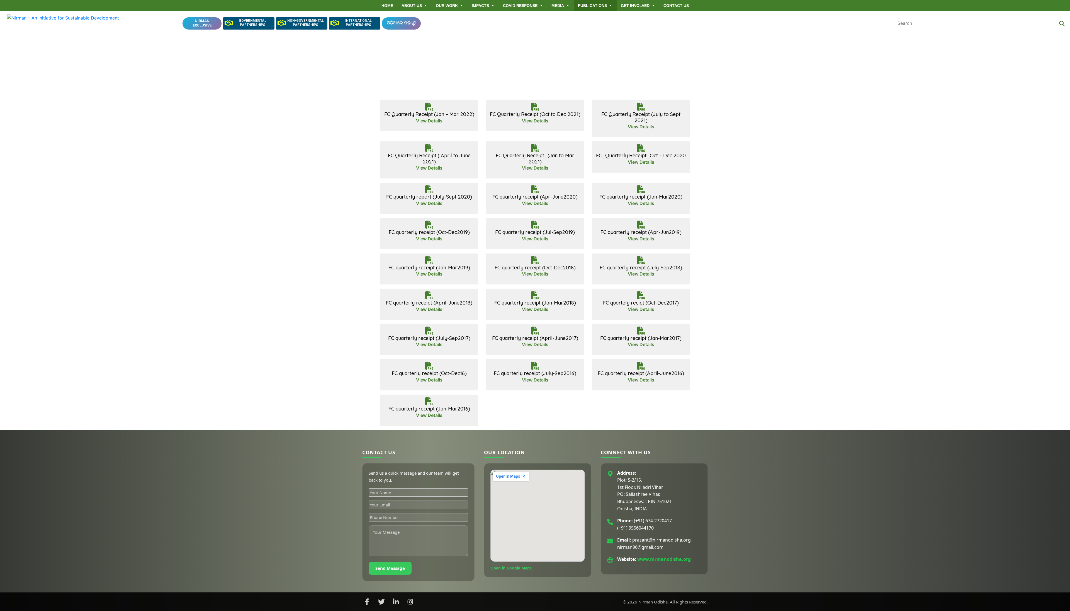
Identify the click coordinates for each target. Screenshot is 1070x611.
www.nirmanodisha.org (664, 559)
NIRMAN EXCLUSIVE (202, 23)
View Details (429, 121)
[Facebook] (367, 602)
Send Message (390, 568)
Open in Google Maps (511, 568)
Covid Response (520, 5)
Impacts (480, 5)
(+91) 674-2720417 (653, 521)
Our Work (447, 5)
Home (387, 5)
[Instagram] (410, 602)
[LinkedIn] (396, 602)
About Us (412, 5)
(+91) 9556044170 (635, 528)
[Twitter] (381, 602)
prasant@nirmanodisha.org (661, 540)
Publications (592, 5)
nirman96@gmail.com (640, 547)
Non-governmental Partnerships (305, 23)
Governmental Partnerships (252, 23)
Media (557, 5)
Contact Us (676, 5)
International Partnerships (358, 23)
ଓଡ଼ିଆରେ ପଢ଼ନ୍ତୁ (401, 22)
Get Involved (635, 5)
